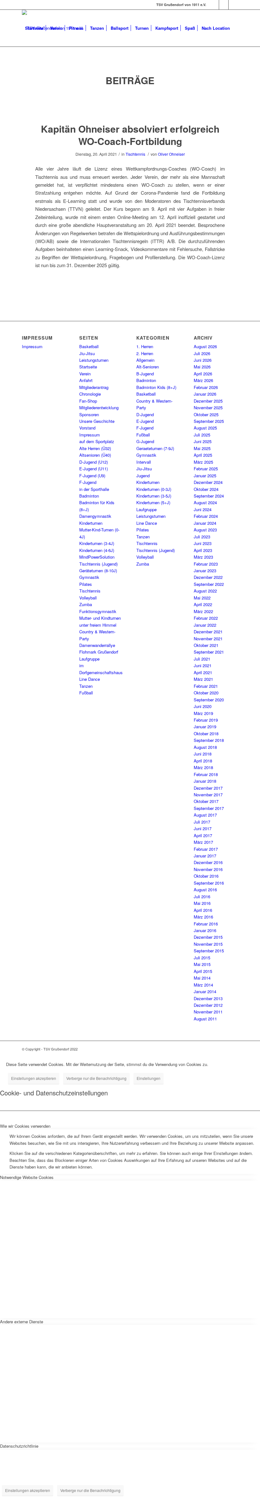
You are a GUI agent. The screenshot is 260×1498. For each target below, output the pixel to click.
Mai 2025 (202, 448)
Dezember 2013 (208, 998)
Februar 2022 (206, 618)
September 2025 (209, 421)
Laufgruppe (89, 659)
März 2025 (203, 462)
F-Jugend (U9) (92, 476)
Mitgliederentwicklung (99, 407)
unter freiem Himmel (97, 625)
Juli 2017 (202, 822)
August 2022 (205, 591)
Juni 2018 (202, 754)
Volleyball (88, 598)
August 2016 (205, 890)
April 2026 (203, 374)
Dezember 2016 (208, 862)
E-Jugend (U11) (93, 469)
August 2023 (205, 530)
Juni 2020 (202, 706)
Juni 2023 (202, 543)
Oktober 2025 (206, 414)
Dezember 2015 (208, 937)
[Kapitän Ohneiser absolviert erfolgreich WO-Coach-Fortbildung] (130, 105)
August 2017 (205, 815)
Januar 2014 (205, 991)
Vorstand (87, 428)
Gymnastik (89, 577)
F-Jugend (87, 482)
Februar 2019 (206, 720)
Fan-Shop (88, 401)
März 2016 (203, 917)
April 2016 (203, 910)
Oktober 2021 (206, 645)
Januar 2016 (205, 930)
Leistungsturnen (93, 360)
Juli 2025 (202, 435)
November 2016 (208, 869)
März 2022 (203, 611)
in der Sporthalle (94, 489)
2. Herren (144, 353)
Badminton (89, 496)
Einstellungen (148, 1078)
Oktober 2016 (206, 876)
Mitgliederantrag (93, 387)
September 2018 (209, 740)
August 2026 (205, 346)
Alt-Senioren (147, 367)
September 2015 (209, 951)
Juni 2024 (202, 509)
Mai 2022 (202, 598)
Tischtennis (135, 154)
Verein (85, 374)
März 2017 (203, 842)
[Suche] (27, 65)
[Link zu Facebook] (214, 4)
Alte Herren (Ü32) (95, 448)
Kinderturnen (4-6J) (96, 550)
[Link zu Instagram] (223, 4)
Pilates (85, 584)
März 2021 (203, 679)
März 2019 (203, 713)
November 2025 (208, 407)
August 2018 (205, 747)
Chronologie (90, 394)
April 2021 (203, 672)
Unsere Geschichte (96, 421)
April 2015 (203, 971)
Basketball (89, 346)
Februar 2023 (206, 564)
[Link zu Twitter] (233, 4)
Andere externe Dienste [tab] (21, 1322)
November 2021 (208, 639)
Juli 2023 (202, 537)
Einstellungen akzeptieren (33, 1078)
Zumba (85, 604)
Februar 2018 (206, 774)
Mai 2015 (202, 964)
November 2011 (208, 1012)
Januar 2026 (205, 394)
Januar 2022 (205, 625)
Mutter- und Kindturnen (100, 618)
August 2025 (205, 428)
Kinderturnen (90, 523)
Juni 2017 (202, 828)
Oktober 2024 (206, 489)
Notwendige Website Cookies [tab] (27, 1177)
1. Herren (144, 346)
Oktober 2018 (206, 733)
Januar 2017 (205, 856)
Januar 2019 (205, 727)
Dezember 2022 (208, 577)
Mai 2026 (202, 367)
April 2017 (203, 835)
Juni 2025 (202, 441)
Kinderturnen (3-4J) (96, 543)
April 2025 (203, 455)
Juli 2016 (202, 896)
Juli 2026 (202, 353)
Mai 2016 (202, 903)
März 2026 (203, 380)
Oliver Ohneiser (171, 154)
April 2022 (203, 604)
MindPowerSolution (96, 557)
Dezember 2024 (208, 482)
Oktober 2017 (206, 801)
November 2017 (208, 795)
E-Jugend (145, 421)
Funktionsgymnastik (97, 611)
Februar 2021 (206, 686)
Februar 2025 (206, 469)
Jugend (143, 476)
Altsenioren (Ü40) (95, 455)
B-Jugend (145, 374)
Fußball (86, 693)
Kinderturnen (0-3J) (153, 489)
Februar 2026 (206, 387)
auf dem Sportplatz (96, 441)
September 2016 (209, 883)
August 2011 (205, 1019)
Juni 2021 (202, 665)
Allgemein (145, 360)
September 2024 (209, 496)
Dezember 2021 (208, 632)
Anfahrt (86, 380)
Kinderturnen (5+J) (153, 502)
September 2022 (209, 584)
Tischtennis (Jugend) (98, 564)
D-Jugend (145, 414)
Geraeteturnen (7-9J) (155, 448)
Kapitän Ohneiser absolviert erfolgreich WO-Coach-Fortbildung (130, 135)
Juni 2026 (202, 360)
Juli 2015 (202, 958)
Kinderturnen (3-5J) (153, 496)
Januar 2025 (205, 476)
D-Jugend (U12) (93, 462)
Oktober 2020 (206, 693)
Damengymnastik (95, 516)
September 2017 (209, 808)
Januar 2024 (205, 523)
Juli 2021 (202, 659)
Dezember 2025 (208, 401)
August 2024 (205, 502)
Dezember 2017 (208, 788)
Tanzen (86, 686)
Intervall (143, 462)
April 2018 (203, 761)
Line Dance (89, 679)
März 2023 (203, 557)
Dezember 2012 (208, 1005)
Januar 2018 (205, 781)
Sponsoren (89, 414)
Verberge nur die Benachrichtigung (96, 1078)
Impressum (32, 346)
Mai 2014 (202, 978)
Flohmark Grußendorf (98, 652)
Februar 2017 (206, 849)
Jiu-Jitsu (87, 353)
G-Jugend (145, 441)
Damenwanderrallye (97, 645)
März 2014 (203, 985)
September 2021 (209, 652)
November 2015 (208, 944)
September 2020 (209, 700)
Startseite (88, 367)
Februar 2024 (206, 516)
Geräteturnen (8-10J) (98, 570)
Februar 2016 (206, 924)
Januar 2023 (205, 570)
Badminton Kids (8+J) (156, 387)
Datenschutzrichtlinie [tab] (19, 1446)
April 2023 (203, 550)
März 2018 (203, 767)
